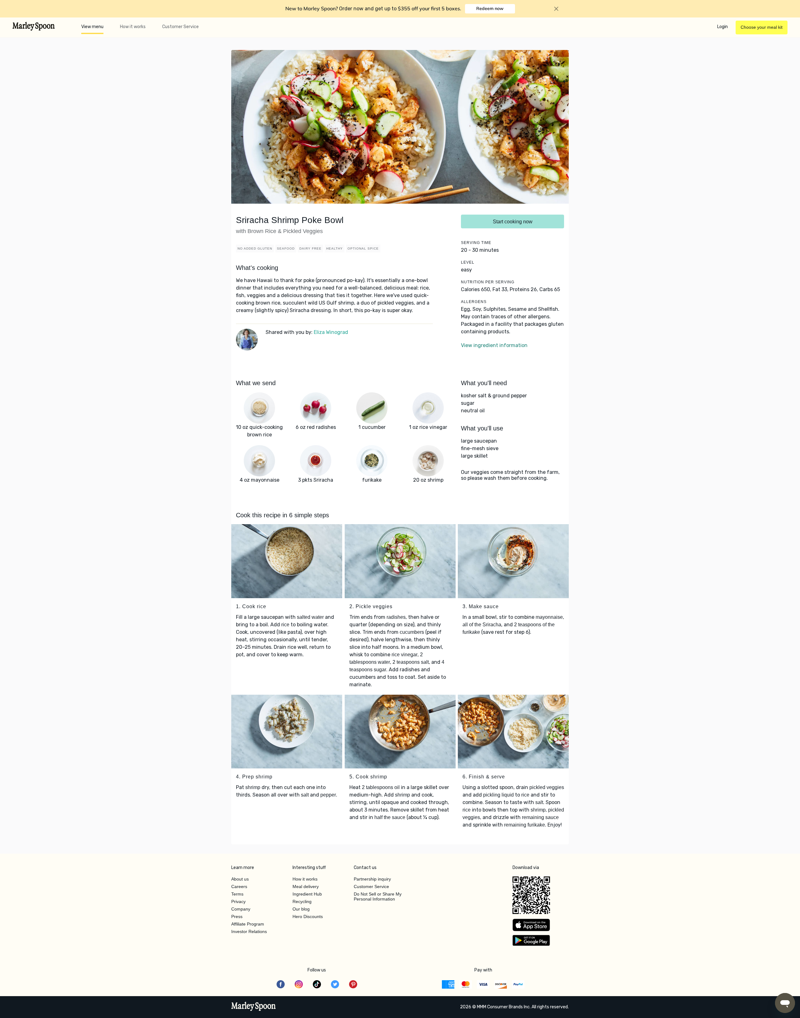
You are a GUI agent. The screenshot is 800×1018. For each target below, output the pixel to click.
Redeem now (489, 8)
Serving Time (476, 243)
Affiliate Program (247, 923)
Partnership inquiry (372, 878)
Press (236, 916)
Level (467, 262)
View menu (92, 26)
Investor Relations (249, 931)
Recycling (302, 901)
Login (722, 26)
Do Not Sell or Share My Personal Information (378, 896)
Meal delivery (305, 886)
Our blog (301, 908)
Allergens (474, 302)
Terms (237, 893)
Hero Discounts (307, 916)
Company (240, 908)
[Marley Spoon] (253, 1007)
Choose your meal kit (761, 27)
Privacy (238, 901)
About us (240, 878)
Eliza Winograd (331, 332)
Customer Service (180, 26)
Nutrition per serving (487, 282)
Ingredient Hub (307, 893)
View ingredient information (494, 345)
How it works (133, 26)
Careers (239, 886)
